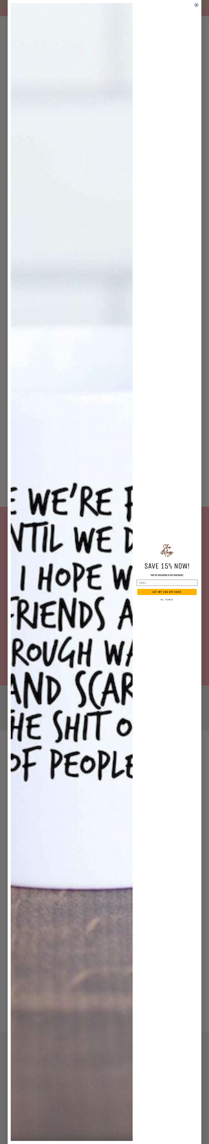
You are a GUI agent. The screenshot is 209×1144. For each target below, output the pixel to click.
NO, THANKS (166, 599)
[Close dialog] (196, 5)
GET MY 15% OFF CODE (167, 592)
